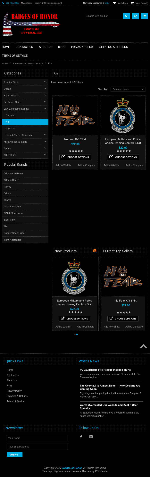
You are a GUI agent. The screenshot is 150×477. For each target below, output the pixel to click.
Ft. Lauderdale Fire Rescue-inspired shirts (105, 369)
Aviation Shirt (11, 82)
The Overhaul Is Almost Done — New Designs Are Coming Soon (110, 387)
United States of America (19, 135)
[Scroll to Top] (143, 346)
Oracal (7, 200)
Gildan (7, 193)
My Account (26, 3)
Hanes (7, 186)
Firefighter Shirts (12, 102)
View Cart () (142, 3)
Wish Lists (123, 3)
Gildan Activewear (13, 173)
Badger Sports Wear (14, 233)
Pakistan (10, 128)
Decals (7, 89)
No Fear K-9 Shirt (75, 139)
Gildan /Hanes (11, 180)
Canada (10, 115)
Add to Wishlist (63, 165)
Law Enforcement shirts (28, 63)
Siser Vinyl (9, 219)
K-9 (8, 122)
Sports (7, 148)
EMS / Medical (11, 95)
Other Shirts (10, 155)
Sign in (38, 3)
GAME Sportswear (13, 213)
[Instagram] (92, 437)
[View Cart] (144, 16)
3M (5, 226)
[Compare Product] (135, 16)
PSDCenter (101, 471)
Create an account (53, 3)
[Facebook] (82, 437)
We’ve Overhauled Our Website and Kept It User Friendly (109, 407)
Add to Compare (86, 165)
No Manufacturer (13, 206)
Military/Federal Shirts (15, 142)
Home (5, 63)
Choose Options (78, 157)
